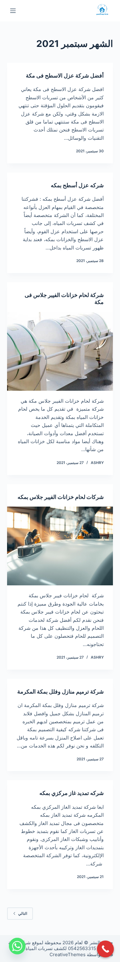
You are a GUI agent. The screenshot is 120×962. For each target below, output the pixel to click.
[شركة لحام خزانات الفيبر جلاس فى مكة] (60, 351)
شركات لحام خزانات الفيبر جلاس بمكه (61, 497)
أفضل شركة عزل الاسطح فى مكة (65, 75)
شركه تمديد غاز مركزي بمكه (71, 793)
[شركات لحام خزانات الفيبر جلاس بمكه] (60, 546)
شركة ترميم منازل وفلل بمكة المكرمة (60, 691)
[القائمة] (13, 10)
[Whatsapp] (17, 946)
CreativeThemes (68, 954)
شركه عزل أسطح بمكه (77, 185)
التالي (22, 913)
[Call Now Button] (105, 949)
